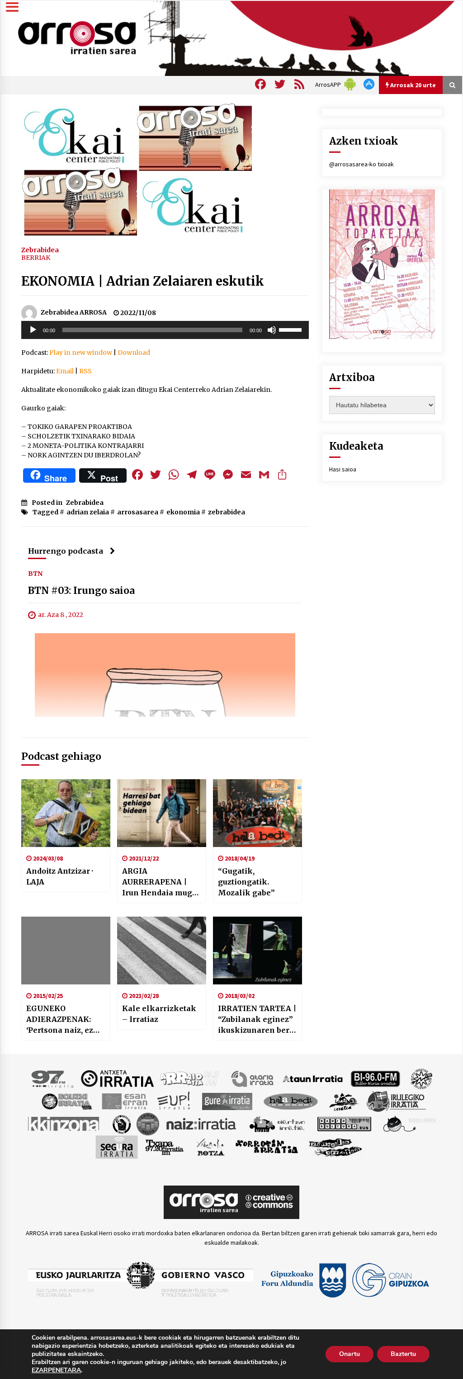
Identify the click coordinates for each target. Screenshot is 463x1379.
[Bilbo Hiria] (375, 1078)
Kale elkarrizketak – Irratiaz (159, 1014)
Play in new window (80, 352)
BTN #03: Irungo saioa (81, 590)
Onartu (349, 1354)
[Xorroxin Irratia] (266, 1146)
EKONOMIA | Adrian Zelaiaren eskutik (142, 281)
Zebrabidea (40, 249)
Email (65, 371)
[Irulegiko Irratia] (396, 1101)
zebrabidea (226, 512)
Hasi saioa (342, 469)
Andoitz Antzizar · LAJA (59, 876)
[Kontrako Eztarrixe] (121, 1123)
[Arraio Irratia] (190, 1078)
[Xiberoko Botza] (210, 1146)
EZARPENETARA (56, 1370)
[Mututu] (271, 329)
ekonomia (183, 512)
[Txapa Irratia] (164, 1146)
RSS (85, 371)
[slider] (291, 329)
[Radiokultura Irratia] (344, 1123)
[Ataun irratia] (313, 1078)
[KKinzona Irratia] (64, 1123)
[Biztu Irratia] (421, 1078)
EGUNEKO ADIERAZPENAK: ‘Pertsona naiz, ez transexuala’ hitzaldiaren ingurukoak (59, 1019)
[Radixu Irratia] (409, 1123)
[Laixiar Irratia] (148, 1123)
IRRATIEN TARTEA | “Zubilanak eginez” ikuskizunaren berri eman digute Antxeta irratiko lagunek (257, 1019)
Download (134, 352)
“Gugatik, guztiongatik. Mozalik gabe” (246, 881)
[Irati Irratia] (344, 1101)
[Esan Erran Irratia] (124, 1101)
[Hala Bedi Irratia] (290, 1101)
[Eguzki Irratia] (66, 1101)
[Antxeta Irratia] (117, 1078)
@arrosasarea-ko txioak (361, 164)
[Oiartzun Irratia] (277, 1123)
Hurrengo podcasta (65, 550)
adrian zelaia (87, 512)
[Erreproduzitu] (33, 329)
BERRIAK (35, 258)
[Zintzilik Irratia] (336, 1146)
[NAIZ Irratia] (202, 1123)
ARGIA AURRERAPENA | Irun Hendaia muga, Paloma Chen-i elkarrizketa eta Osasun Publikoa (160, 882)
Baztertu (403, 1354)
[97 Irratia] (53, 1078)
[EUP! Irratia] (174, 1101)
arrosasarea (137, 512)
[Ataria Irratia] (253, 1078)
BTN (35, 573)
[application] (165, 330)
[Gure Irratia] (227, 1101)
